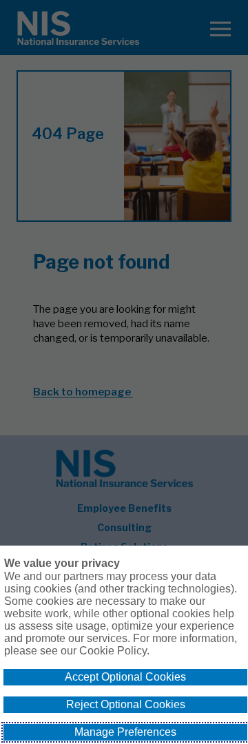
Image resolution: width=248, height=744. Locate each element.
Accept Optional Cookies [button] (125, 677)
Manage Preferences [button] (125, 732)
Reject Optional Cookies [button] (125, 704)
